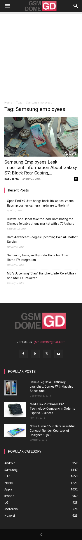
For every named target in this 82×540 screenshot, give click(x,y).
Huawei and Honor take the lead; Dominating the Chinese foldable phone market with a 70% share (40, 221)
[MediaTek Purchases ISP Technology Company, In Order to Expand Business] (15, 409)
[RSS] (35, 354)
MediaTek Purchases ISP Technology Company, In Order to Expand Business (52, 408)
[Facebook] (23, 354)
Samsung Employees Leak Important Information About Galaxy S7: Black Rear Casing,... (40, 167)
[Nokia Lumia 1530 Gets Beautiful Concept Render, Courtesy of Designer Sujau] (15, 430)
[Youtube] (58, 354)
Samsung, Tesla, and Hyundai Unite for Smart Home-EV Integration (38, 258)
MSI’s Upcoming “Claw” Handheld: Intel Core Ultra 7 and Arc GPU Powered (41, 276)
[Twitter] (47, 354)
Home (8, 102)
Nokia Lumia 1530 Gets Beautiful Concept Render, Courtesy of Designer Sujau (52, 430)
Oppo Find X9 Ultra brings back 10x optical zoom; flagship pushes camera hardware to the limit (40, 203)
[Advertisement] (41, 55)
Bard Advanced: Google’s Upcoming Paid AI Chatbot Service (42, 239)
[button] (7, 6)
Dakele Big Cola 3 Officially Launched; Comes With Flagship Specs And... (51, 386)
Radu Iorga (11, 178)
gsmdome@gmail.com (49, 342)
